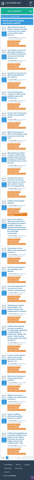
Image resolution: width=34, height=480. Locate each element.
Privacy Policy (8, 468)
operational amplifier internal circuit (16, 45)
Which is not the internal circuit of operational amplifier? (16, 378)
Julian (14, 39)
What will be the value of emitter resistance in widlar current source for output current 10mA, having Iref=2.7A (17, 31)
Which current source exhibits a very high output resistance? (17, 397)
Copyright (27, 464)
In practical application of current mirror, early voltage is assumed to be (16, 288)
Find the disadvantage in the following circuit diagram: (16, 269)
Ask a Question (14, 11)
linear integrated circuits (14, 41)
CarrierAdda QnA (13, 3)
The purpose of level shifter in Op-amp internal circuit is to (16, 250)
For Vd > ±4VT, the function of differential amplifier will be (17, 115)
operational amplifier (13, 43)
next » (19, 457)
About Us (18, 464)
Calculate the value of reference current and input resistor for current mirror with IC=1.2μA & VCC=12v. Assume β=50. (16, 182)
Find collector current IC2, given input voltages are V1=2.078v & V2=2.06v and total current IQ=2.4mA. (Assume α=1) (16, 54)
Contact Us (7, 472)
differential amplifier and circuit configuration (15, 214)
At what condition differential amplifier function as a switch (15, 416)
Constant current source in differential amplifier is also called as (17, 75)
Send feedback (8, 464)
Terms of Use (18, 468)
